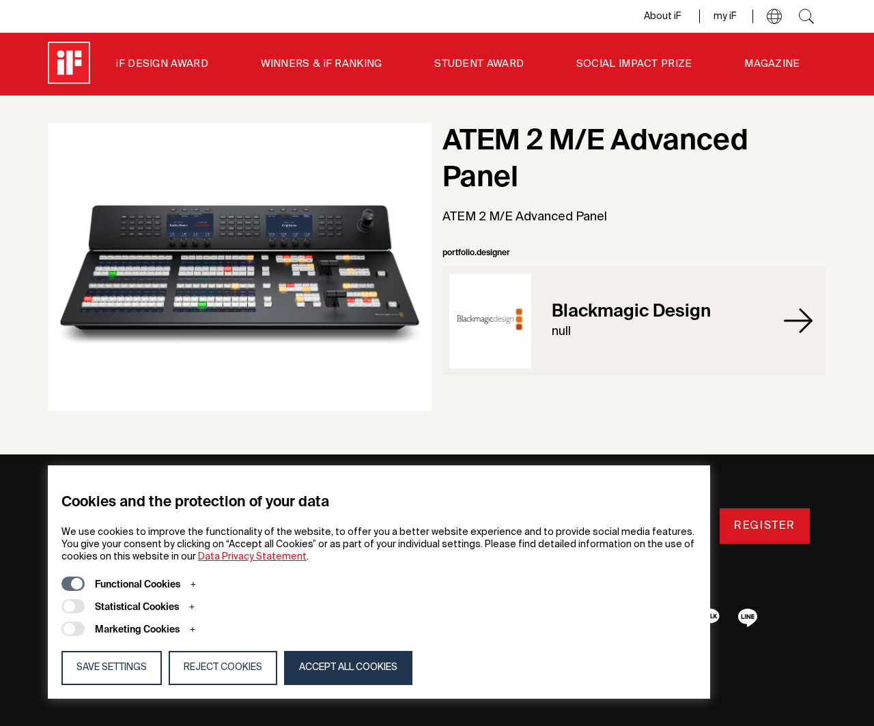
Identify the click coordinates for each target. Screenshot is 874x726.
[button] (774, 16)
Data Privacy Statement (252, 557)
